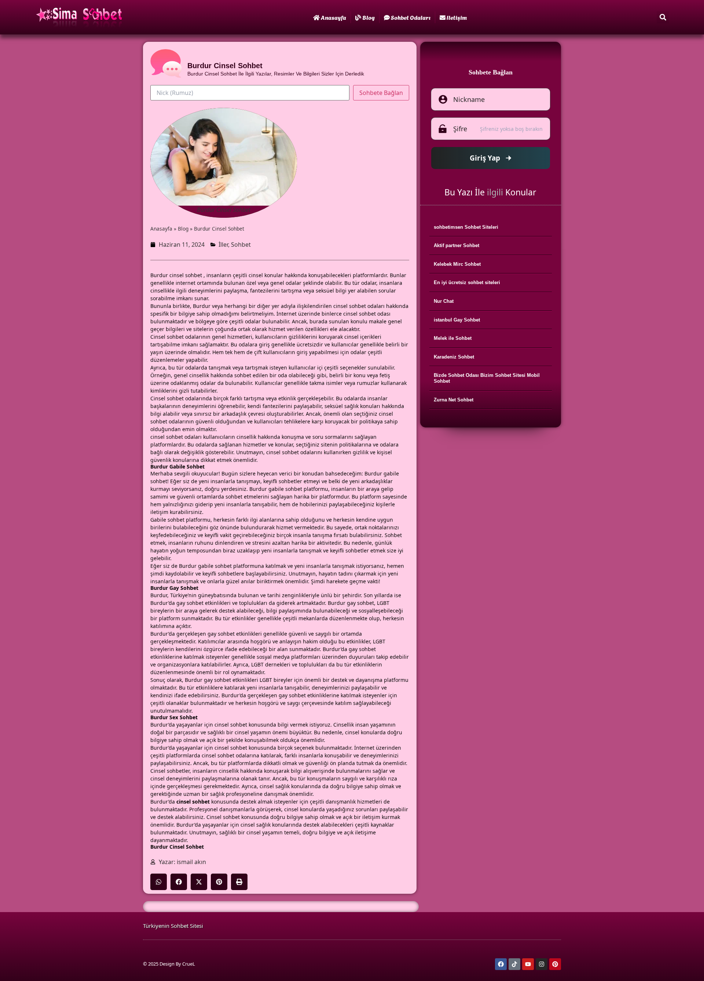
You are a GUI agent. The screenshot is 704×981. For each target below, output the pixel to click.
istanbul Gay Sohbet (457, 320)
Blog (368, 17)
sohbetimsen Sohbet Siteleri (466, 227)
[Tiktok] (514, 964)
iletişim (457, 17)
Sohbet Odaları (410, 17)
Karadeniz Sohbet (454, 357)
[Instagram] (541, 964)
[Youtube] (528, 964)
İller (223, 244)
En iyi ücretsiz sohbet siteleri (467, 282)
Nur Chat (444, 301)
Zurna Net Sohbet (453, 400)
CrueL (188, 963)
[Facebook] (501, 964)
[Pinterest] (555, 964)
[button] (663, 17)
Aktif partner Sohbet (456, 245)
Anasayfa (333, 17)
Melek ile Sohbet (453, 338)
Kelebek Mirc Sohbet (457, 264)
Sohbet (241, 244)
